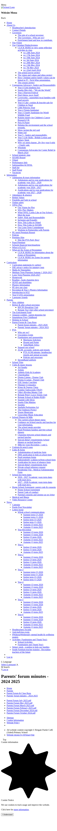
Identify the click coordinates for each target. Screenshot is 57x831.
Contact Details (19, 30)
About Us (11, 25)
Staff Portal (17, 170)
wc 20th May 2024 (31, 62)
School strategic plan (21, 155)
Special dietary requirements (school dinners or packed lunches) (33, 441)
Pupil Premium (18, 242)
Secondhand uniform (27, 360)
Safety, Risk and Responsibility (31, 217)
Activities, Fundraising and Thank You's (29, 639)
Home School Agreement (29, 490)
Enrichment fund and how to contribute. (35, 40)
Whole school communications (31, 512)
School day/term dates (21, 475)
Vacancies (16, 172)
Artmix (21, 370)
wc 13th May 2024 (31, 65)
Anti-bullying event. (21, 632)
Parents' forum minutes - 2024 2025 (33, 327)
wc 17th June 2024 (31, 55)
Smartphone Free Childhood (24, 317)
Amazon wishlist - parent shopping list (29, 315)
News (9, 502)
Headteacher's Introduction (24, 28)
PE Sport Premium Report (23, 232)
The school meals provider (29, 427)
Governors (16, 32)
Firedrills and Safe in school (24, 200)
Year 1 (20, 545)
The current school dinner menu (32, 420)
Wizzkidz (22, 147)
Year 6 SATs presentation (23, 295)
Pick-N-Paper (24, 122)
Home (9, 23)
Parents (10, 300)
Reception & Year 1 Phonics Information (30, 290)
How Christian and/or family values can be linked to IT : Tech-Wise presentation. (36, 78)
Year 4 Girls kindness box (29, 87)
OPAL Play (17, 205)
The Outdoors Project (27, 410)
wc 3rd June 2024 (31, 60)
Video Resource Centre (22, 500)
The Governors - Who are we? (31, 37)
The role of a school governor (31, 35)
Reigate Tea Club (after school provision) (36, 310)
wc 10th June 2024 (31, 57)
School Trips (17, 362)
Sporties (21, 405)
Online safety (18, 202)
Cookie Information (15, 720)
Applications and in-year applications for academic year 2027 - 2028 (35, 191)
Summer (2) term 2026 (33, 532)
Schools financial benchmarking (26, 245)
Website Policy (13, 723)
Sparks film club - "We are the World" (34, 90)
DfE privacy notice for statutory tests (28, 267)
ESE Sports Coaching (27, 382)
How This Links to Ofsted (29, 222)
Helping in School (20, 320)
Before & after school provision (26, 305)
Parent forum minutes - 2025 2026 (33, 325)
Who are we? (23, 332)
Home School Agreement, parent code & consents (34, 487)
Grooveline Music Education (30, 415)
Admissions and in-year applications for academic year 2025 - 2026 (35, 181)
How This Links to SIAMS (30, 225)
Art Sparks (22, 367)
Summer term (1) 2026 (33, 517)
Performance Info (19, 162)
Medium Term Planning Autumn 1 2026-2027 (32, 272)
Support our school (26, 347)
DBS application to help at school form (35, 455)
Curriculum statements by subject (26, 265)
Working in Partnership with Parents (33, 230)
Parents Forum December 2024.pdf (22, 710)
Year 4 (20, 582)
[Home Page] (8, 7)
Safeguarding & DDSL (22, 165)
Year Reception (24, 530)
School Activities (25, 642)
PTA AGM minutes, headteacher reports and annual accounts (37, 353)
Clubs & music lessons (22, 365)
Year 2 (20, 554)
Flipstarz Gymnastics (27, 385)
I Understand (7, 815)
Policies (15, 235)
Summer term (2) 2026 (33, 515)
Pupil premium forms (27, 457)
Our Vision (17, 42)
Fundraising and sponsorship (30, 337)
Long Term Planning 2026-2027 (26, 275)
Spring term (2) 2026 (32, 520)
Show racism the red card (29, 130)
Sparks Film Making (27, 402)
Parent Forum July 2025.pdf (19, 700)
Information (12, 175)
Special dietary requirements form (32, 465)
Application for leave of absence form (34, 462)
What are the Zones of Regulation (27, 250)
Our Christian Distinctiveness (25, 45)
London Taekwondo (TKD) (30, 390)
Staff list (15, 167)
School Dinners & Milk (22, 417)
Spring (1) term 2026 (32, 549)
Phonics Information (21, 285)
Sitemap (10, 718)
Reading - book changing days (25, 280)
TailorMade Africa (31, 345)
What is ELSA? (19, 247)
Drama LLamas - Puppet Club (31, 380)
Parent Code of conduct (28, 492)
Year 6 (20, 614)
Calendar (16, 505)
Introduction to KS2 (21, 292)
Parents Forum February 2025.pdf (21, 708)
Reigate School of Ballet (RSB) (31, 397)
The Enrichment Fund (21, 312)
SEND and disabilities (22, 282)
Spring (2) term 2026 (32, 537)
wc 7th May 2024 (31, 67)
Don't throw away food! (28, 95)
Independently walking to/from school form (37, 460)
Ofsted (15, 160)
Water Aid (22, 132)
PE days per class (19, 287)
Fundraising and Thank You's (30, 644)
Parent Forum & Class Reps (24, 322)
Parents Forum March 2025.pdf (20, 705)
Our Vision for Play (26, 207)
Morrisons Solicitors (32, 340)
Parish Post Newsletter (22, 507)
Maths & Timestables (21, 270)
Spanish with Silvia (26, 400)
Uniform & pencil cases (22, 447)
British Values (18, 197)
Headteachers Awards (21, 629)
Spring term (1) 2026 (32, 522)
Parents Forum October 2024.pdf (21, 713)
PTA (14, 330)
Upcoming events (25, 335)
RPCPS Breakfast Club (28, 307)
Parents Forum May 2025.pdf (19, 703)
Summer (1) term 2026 (33, 535)
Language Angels (20, 297)
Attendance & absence (22, 195)
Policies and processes (33, 357)
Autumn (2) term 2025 (33, 525)
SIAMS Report (18, 157)
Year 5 (20, 599)
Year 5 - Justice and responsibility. (32, 135)
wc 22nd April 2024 (32, 70)
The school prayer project (29, 72)
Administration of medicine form (32, 452)
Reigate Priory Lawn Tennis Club (32, 395)
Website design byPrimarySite (20, 735)
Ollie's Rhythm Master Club (30, 392)
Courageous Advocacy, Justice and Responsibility (34, 85)
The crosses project (26, 82)
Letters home (18, 510)
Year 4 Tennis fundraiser (28, 110)
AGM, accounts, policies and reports (34, 350)
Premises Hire (18, 237)
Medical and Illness (20, 497)
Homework (17, 277)
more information (21, 809)
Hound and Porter (31, 342)
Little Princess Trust (26, 107)
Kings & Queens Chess (28, 387)
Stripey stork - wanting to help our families (30, 647)
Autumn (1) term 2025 (33, 527)
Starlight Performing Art (28, 407)
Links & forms (18, 450)
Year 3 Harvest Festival (28, 92)
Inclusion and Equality (27, 220)
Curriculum (12, 262)
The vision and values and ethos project (35, 75)
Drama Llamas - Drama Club (30, 377)
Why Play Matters (25, 210)
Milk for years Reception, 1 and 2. (33, 445)
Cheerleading (23, 375)
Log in (9, 657)
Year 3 (20, 569)
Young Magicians (25, 412)
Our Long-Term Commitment (31, 227)
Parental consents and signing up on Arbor (36, 495)
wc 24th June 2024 (31, 52)
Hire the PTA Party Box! (28, 240)
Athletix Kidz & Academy (29, 372)
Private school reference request (31, 467)
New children (18, 302)
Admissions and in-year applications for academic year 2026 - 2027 (35, 186)
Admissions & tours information (26, 177)
